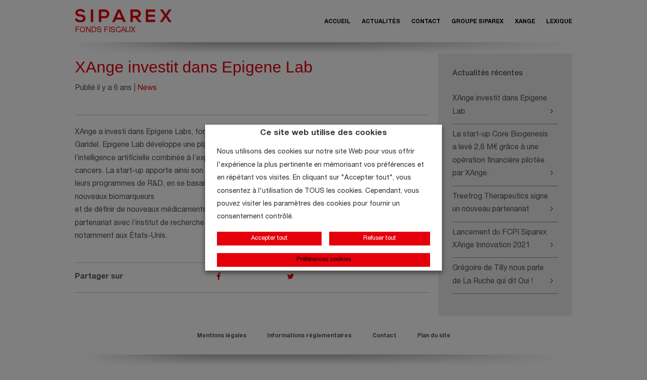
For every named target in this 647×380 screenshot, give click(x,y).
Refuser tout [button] (379, 238)
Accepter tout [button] (269, 238)
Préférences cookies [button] (324, 260)
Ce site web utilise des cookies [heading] (323, 133)
